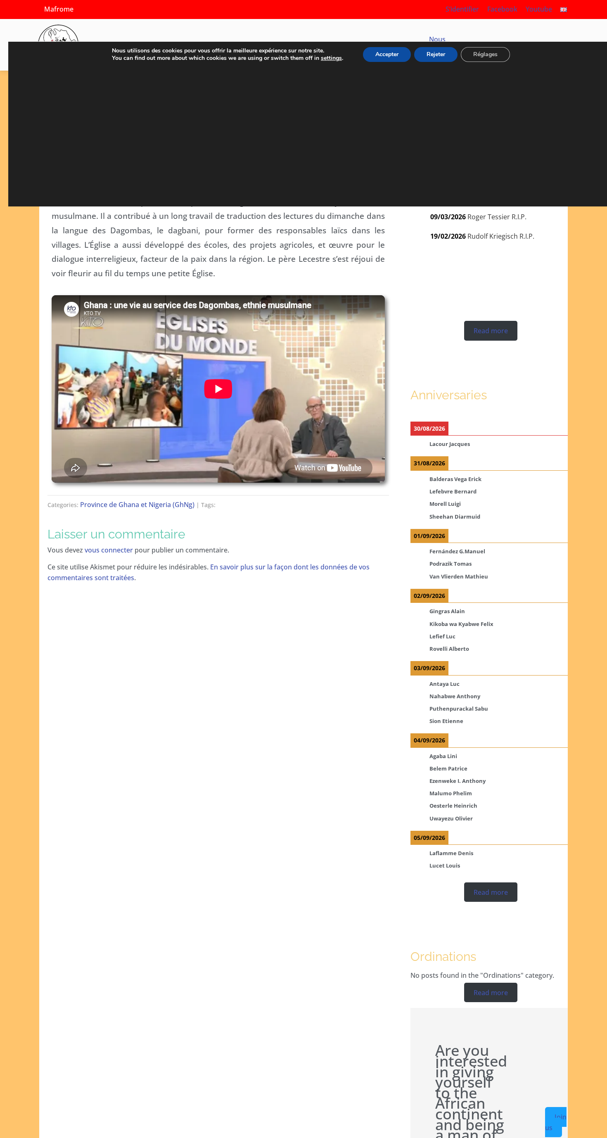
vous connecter (109, 550)
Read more (491, 330)
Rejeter (436, 54)
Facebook (502, 9)
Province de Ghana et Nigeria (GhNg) (137, 504)
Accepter (386, 54)
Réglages (485, 54)
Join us (556, 1122)
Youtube (539, 9)
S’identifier (462, 9)
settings (331, 58)
